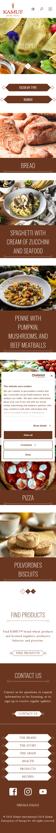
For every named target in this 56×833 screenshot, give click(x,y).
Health (28, 761)
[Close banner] (51, 376)
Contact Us (27, 713)
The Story (28, 745)
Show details (40, 425)
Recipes (28, 776)
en (33, 9)
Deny (28, 454)
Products (28, 769)
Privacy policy (28, 805)
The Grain (28, 753)
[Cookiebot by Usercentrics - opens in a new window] (33, 376)
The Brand (28, 737)
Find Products (28, 653)
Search (28, 99)
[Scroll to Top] (50, 827)
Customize (26, 445)
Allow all (28, 435)
